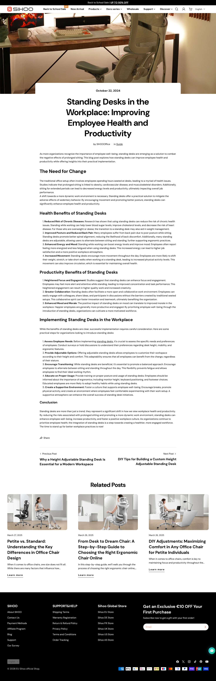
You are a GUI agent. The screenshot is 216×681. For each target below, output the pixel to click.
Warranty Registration (64, 617)
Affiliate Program (16, 628)
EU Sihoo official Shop (27, 668)
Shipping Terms (61, 612)
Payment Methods (17, 623)
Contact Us (13, 617)
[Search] (177, 9)
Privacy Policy (60, 628)
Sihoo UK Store (106, 628)
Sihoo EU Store (106, 612)
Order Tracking (61, 639)
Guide (119, 144)
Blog (9, 634)
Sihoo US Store (106, 634)
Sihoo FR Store (105, 623)
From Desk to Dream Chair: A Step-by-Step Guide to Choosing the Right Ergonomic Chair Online (108, 550)
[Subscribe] (205, 627)
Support (11, 639)
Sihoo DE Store (106, 617)
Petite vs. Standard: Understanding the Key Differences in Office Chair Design (33, 550)
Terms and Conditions (64, 634)
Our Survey (13, 645)
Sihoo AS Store (106, 639)
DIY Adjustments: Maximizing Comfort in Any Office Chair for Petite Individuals (177, 547)
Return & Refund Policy (65, 623)
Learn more (15, 575)
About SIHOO (14, 612)
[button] (200, 9)
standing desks (105, 341)
